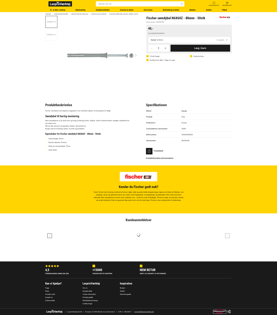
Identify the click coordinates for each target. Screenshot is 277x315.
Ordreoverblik (50, 300)
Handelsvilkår (87, 291)
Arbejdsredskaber (103, 10)
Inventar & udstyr (126, 10)
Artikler (122, 291)
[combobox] (189, 40)
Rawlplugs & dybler (98, 14)
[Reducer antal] (151, 48)
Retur (47, 291)
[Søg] (182, 4)
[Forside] (60, 3)
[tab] (51, 22)
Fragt (47, 288)
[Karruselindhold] (100, 55)
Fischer (184, 111)
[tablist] (52, 55)
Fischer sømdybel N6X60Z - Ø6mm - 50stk (124, 14)
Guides (209, 10)
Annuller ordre (50, 294)
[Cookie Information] (229, 311)
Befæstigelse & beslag (79, 14)
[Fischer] (224, 17)
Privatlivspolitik (88, 297)
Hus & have (148, 10)
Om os (85, 288)
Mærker (192, 10)
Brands (122, 288)
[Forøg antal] (165, 48)
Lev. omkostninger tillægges (156, 33)
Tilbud (224, 10)
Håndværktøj (80, 10)
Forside (48, 14)
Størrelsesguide (125, 294)
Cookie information (89, 294)
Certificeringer (87, 304)
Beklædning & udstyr (171, 10)
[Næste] (136, 55)
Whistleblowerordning (90, 300)
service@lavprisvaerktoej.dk (144, 312)
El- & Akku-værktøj (57, 10)
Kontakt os (49, 297)
